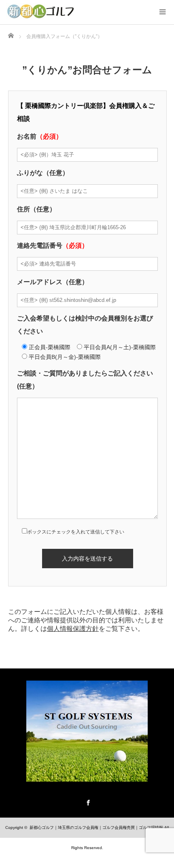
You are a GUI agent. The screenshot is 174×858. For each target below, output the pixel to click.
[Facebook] (87, 801)
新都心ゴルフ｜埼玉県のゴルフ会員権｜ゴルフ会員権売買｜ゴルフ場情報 (96, 827)
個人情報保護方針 (73, 628)
